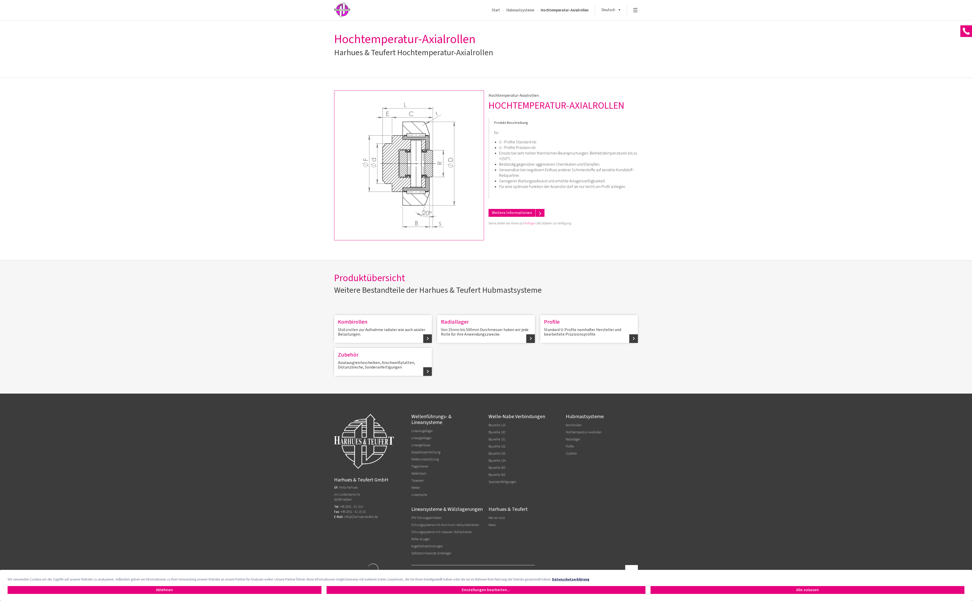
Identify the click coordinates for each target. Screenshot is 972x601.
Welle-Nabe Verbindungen (517, 416)
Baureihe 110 (497, 425)
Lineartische (419, 495)
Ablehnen (164, 590)
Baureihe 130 (497, 432)
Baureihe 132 (497, 446)
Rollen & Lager (420, 539)
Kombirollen (381, 327)
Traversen (417, 480)
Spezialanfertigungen (502, 482)
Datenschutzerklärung (570, 579)
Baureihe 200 (497, 468)
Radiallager (485, 327)
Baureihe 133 (497, 453)
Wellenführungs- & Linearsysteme (431, 419)
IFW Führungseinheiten (426, 518)
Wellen (415, 488)
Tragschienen (420, 466)
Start (496, 10)
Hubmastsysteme (520, 10)
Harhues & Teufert (508, 509)
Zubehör (376, 360)
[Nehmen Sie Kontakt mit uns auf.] (966, 31)
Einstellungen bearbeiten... (486, 590)
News (492, 525)
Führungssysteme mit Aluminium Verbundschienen (445, 525)
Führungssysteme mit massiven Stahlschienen (441, 532)
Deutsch (608, 10)
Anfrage (529, 223)
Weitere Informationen (512, 213)
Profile (582, 327)
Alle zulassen (807, 590)
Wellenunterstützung (425, 459)
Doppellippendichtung (425, 452)
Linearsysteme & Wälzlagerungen (447, 509)
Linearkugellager (422, 431)
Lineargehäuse (420, 445)
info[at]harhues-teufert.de (361, 517)
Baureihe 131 (497, 439)
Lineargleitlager (421, 438)
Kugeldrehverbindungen (427, 546)
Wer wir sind (497, 518)
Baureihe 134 (497, 460)
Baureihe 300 (497, 475)
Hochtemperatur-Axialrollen (565, 10)
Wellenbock (418, 473)
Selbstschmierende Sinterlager (431, 553)
